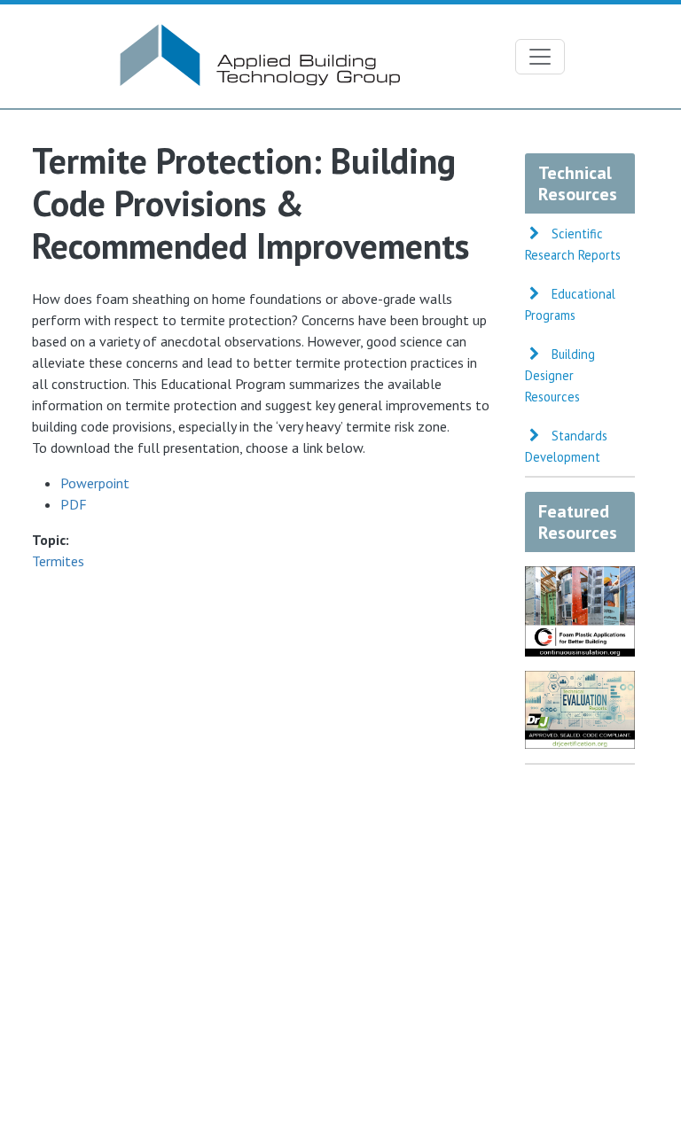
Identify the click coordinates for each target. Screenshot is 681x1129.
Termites (58, 561)
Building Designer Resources (560, 375)
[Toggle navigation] (540, 56)
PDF (73, 504)
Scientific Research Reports (573, 244)
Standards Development (566, 446)
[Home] (258, 32)
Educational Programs (570, 304)
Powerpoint (94, 483)
